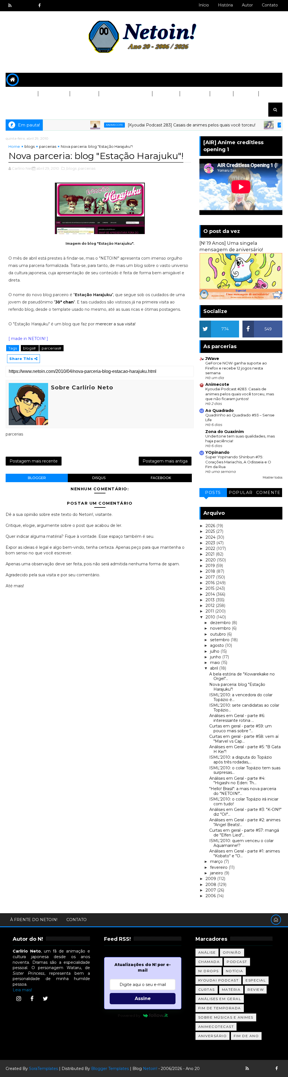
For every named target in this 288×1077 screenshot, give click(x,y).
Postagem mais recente (34, 461)
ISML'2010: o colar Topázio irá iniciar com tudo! (243, 801)
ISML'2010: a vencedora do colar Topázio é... (241, 697)
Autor (247, 5)
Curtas (245, 93)
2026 (211, 525)
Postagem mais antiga (165, 461)
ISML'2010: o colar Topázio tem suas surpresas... (244, 770)
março (217, 861)
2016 (211, 582)
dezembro (221, 622)
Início (204, 5)
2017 (211, 577)
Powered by (129, 1015)
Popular (241, 492)
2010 (211, 617)
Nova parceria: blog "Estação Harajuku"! (237, 687)
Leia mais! (22, 989)
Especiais (194, 93)
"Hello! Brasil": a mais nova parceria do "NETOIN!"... (242, 791)
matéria (231, 989)
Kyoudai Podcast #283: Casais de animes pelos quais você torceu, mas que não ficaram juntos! (239, 394)
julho (215, 651)
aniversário (212, 1036)
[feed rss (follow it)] (10, 5)
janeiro (217, 873)
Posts (213, 492)
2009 (211, 878)
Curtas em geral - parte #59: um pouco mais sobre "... (240, 728)
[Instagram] (18, 999)
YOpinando (217, 452)
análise (207, 952)
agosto (217, 645)
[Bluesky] (257, 1068)
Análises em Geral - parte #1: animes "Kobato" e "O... (244, 853)
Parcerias (21, 93)
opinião (232, 952)
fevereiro (219, 867)
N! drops (208, 971)
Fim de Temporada (219, 1008)
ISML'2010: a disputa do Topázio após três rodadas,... (240, 760)
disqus (98, 478)
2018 (211, 571)
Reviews (165, 93)
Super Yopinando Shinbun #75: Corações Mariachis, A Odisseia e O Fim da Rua (238, 462)
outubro (218, 634)
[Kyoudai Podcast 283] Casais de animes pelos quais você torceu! (176, 125)
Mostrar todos (272, 477)
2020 (211, 560)
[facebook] (39, 5)
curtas (206, 989)
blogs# (30, 348)
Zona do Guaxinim (224, 431)
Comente (268, 492)
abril (214, 668)
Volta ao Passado (125, 93)
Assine (143, 998)
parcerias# (51, 348)
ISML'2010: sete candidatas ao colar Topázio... (244, 708)
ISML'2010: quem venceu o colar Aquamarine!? (241, 843)
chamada (209, 962)
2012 (211, 605)
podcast (237, 962)
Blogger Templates (110, 1068)
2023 (211, 542)
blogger (37, 478)
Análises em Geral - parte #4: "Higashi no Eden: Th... (237, 781)
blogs (29, 146)
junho (216, 656)
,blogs (71, 168)
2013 (211, 599)
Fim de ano (246, 1036)
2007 (211, 890)
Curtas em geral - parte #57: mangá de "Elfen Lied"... (244, 833)
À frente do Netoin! (33, 919)
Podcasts (53, 93)
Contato (270, 5)
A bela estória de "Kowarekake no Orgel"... (242, 676)
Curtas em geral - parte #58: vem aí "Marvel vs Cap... (243, 739)
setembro (220, 639)
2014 (211, 594)
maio (215, 662)
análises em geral (219, 999)
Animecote (99, 125)
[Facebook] (32, 999)
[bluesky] (19, 5)
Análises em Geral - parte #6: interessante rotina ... (237, 718)
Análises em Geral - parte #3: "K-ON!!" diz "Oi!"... (245, 812)
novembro (221, 628)
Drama (221, 93)
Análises (84, 93)
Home (14, 146)
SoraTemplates (43, 1068)
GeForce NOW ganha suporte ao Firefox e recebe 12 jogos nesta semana (236, 368)
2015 (210, 588)
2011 (210, 611)
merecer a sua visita (115, 323)
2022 (211, 548)
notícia (234, 971)
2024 (211, 537)
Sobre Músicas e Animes (225, 1017)
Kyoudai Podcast (218, 980)
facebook (161, 478)
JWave (212, 358)
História (225, 5)
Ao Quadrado (219, 410)
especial (256, 980)
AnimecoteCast (216, 1026)
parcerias (47, 146)
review (256, 989)
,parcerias (86, 168)
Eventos (20, 107)
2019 (211, 565)
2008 (211, 884)
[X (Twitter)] (45, 999)
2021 (211, 554)
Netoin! (150, 1068)
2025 (211, 531)
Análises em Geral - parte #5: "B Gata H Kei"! (245, 749)
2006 (211, 895)
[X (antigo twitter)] (29, 5)
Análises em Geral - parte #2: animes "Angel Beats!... (244, 822)
